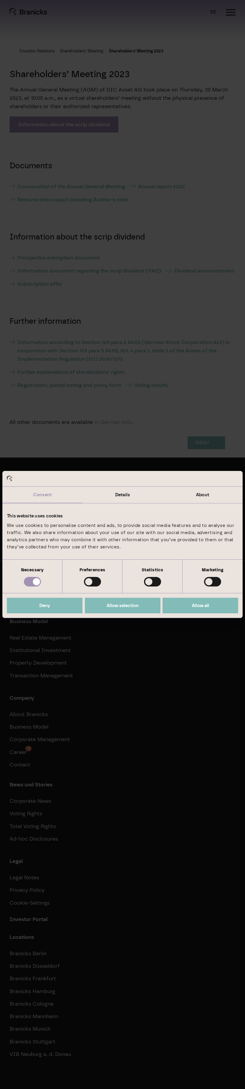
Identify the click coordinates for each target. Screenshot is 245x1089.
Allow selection (123, 605)
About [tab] (202, 494)
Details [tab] (122, 494)
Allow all (200, 605)
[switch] (92, 581)
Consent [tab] (42, 494)
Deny (44, 605)
